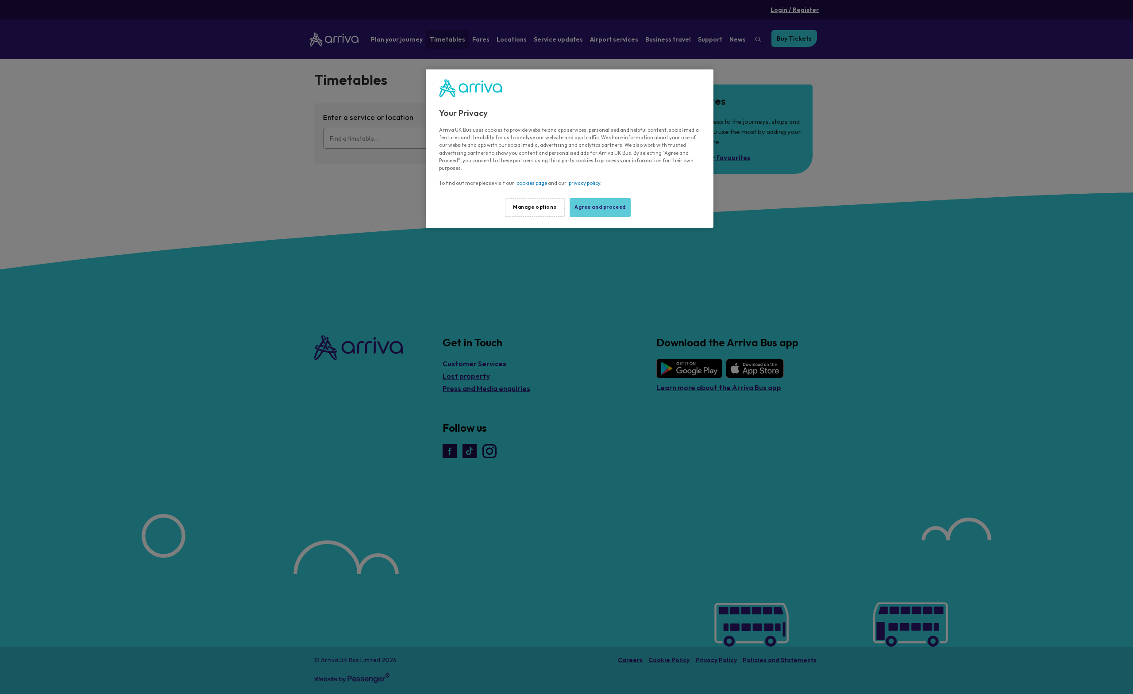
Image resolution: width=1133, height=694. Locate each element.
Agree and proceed (600, 207)
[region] (569, 148)
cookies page (531, 183)
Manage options (534, 207)
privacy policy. (585, 183)
